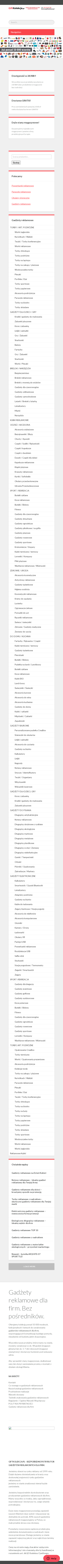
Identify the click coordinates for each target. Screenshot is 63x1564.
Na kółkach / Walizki (24, 237)
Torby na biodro (22, 302)
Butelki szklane (21, 495)
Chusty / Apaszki (22, 439)
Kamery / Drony (22, 928)
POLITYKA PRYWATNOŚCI (21, 1404)
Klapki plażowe (21, 467)
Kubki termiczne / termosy (26, 552)
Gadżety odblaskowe (24, 392)
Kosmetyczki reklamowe (25, 594)
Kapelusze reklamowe (24, 462)
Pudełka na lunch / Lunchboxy (28, 664)
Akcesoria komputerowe (26, 918)
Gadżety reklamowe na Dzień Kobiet (29, 1173)
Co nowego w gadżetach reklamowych (26, 1385)
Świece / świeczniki (23, 622)
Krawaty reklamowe (24, 472)
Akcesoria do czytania (24, 744)
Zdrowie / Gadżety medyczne (28, 627)
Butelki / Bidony (22, 505)
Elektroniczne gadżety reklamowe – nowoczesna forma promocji (29, 1212)
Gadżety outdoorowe (24, 998)
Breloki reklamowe (23, 378)
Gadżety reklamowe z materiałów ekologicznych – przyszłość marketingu (30, 1245)
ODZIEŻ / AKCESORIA (20, 425)
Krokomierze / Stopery (25, 547)
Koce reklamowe (22, 500)
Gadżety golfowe (22, 993)
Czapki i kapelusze (23, 448)
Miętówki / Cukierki (23, 716)
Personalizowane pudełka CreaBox (30, 730)
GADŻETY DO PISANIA (20, 810)
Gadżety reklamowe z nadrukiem (27, 1237)
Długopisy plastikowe (24, 843)
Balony (18, 345)
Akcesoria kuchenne (23, 702)
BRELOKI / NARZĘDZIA (20, 368)
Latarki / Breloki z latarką (26, 401)
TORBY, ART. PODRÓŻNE (21, 1045)
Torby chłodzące (22, 251)
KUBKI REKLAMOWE (19, 420)
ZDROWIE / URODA (19, 570)
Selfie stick (19, 956)
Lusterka (18, 603)
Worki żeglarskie (22, 232)
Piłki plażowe (20, 561)
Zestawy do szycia (23, 631)
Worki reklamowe (23, 246)
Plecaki (18, 274)
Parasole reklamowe (21, 191)
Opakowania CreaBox (24, 1050)
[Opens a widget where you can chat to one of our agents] (51, 1558)
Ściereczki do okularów (25, 735)
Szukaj (16, 162)
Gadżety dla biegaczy (24, 984)
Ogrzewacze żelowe (23, 608)
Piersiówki (19, 655)
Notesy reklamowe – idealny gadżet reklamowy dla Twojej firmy (29, 1181)
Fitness (18, 509)
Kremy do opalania (23, 599)
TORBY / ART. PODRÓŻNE (22, 227)
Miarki (17, 411)
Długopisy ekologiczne (25, 829)
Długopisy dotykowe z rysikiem (29, 824)
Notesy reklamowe (23, 768)
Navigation (16, 32)
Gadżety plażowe (22, 533)
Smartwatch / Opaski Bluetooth (29, 885)
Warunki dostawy (16, 1394)
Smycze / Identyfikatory (25, 772)
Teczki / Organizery (23, 777)
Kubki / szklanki (21, 711)
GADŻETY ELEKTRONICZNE (22, 876)
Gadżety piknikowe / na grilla (28, 528)
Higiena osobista (22, 589)
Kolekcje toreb (21, 1069)
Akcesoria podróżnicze (25, 293)
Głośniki (18, 923)
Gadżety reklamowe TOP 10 (25, 1230)
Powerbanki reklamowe (23, 185)
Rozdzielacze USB (22, 951)
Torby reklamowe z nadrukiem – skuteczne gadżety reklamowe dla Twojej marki (31, 1201)
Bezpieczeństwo (22, 373)
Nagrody (18, 763)
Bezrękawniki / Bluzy (24, 434)
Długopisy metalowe (24, 838)
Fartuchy (18, 349)
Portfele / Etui (21, 279)
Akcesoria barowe (23, 693)
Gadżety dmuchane (23, 519)
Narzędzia (19, 415)
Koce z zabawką (22, 326)
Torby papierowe (22, 288)
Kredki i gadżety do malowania (28, 317)
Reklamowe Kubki (18, 1153)
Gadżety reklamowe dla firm (21, 1407)
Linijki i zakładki (21, 331)
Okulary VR (20, 937)
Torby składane (22, 307)
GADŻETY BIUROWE (19, 725)
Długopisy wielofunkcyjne (26, 852)
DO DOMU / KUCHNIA (20, 636)
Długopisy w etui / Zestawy (27, 848)
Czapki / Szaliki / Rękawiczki (27, 443)
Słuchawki (19, 960)
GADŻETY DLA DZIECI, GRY (22, 791)
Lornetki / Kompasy (23, 556)
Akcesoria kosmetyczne (25, 575)
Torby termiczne (22, 1054)
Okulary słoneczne (21, 198)
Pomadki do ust (22, 613)
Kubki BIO (19, 678)
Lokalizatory (20, 406)
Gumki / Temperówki (24, 857)
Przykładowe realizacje (19, 1391)
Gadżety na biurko (23, 749)
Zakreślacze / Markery (25, 871)
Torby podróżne (22, 255)
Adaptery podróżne (23, 895)
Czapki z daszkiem (23, 453)
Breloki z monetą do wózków (28, 382)
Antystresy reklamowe (25, 580)
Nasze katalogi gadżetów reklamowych (26, 1388)
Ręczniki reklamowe (23, 617)
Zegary (18, 975)
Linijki (17, 758)
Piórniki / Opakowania (25, 866)
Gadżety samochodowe (25, 396)
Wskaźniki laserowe (23, 787)
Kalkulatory (20, 754)
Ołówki (18, 862)
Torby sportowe (22, 284)
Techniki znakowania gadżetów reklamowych (29, 1397)
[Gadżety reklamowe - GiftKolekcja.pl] (31, 10)
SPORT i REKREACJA (19, 979)
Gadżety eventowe (23, 989)
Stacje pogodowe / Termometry (29, 965)
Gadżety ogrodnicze (24, 523)
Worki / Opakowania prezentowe (29, 1059)
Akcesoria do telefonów (25, 913)
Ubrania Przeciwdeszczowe (27, 486)
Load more (29, 1266)
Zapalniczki (20, 721)
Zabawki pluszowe (23, 321)
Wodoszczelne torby (24, 270)
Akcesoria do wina (23, 697)
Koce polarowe (21, 1003)
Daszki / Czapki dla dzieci (26, 458)
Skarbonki (19, 340)
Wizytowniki (20, 782)
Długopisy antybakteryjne (26, 815)
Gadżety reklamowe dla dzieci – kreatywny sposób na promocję (27, 1190)
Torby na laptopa (22, 260)
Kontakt (12, 1382)
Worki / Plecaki (21, 364)
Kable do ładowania (23, 904)
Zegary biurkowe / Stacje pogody (29, 909)
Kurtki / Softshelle (22, 476)
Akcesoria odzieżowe (24, 429)
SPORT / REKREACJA (19, 490)
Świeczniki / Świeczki (24, 688)
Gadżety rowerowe (23, 537)
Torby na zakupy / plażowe (27, 265)
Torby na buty (21, 1111)
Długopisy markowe (24, 834)
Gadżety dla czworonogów (27, 387)
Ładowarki (19, 932)
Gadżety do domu (23, 707)
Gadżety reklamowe (21, 204)
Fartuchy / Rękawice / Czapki (27, 641)
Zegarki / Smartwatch (24, 970)
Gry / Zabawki (21, 335)
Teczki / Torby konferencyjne (28, 241)
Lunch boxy (20, 683)
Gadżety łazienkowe (24, 584)
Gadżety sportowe (23, 542)
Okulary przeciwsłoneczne (26, 481)
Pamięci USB (20, 942)
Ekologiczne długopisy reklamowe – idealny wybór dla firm (29, 1222)
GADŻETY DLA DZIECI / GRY (23, 312)
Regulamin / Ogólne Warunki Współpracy (27, 1400)
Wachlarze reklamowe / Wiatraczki (30, 566)
